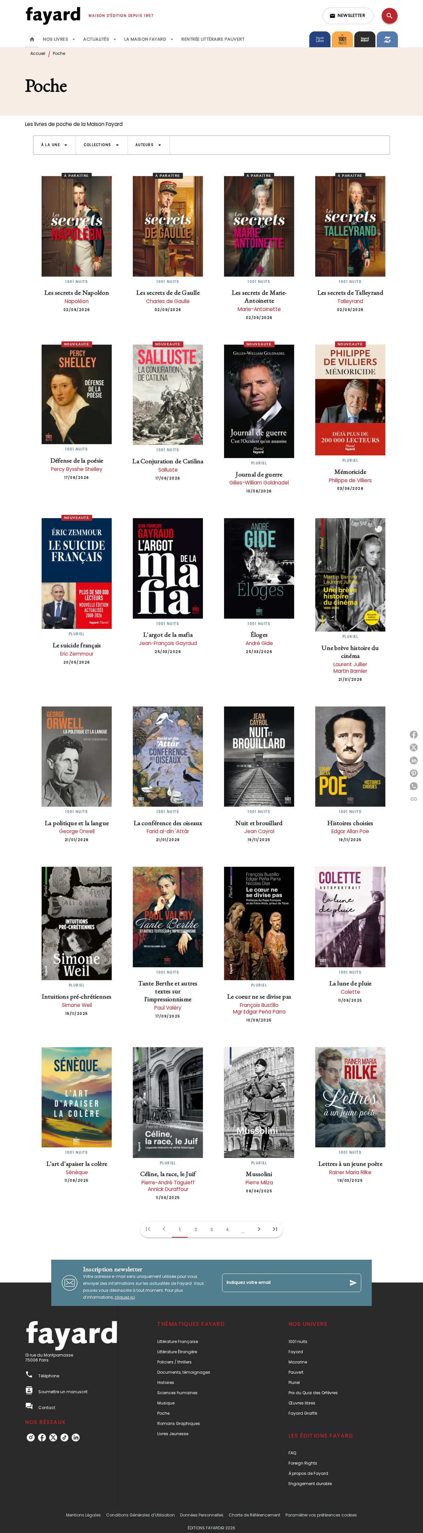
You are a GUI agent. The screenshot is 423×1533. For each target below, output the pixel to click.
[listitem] (30, 1437)
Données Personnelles (201, 1515)
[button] (348, 16)
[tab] (32, 39)
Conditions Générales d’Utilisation (140, 1515)
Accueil (37, 53)
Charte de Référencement (254, 1515)
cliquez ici (125, 1297)
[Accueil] (53, 15)
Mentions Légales (83, 1515)
